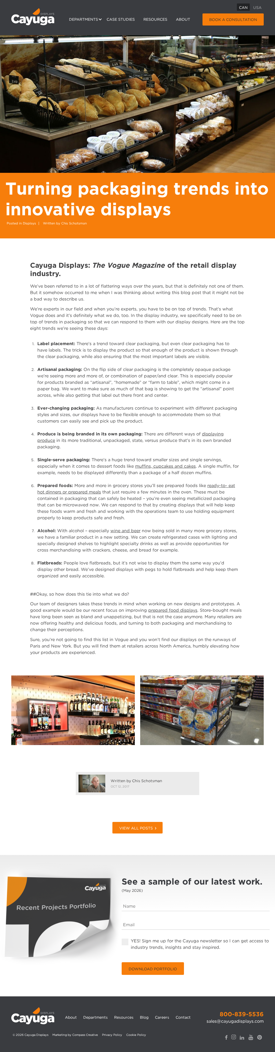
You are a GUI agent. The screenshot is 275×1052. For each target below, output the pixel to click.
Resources (155, 19)
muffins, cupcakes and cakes (165, 466)
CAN (243, 7)
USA (257, 7)
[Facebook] (226, 1037)
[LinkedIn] (242, 1037)
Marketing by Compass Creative (75, 1035)
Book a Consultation (233, 19)
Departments (83, 19)
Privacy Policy (112, 1035)
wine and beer (125, 530)
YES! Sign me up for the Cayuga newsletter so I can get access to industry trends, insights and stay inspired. (200, 944)
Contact (183, 1017)
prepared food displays (172, 610)
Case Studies (121, 19)
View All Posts (136, 828)
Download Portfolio (153, 969)
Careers (162, 1017)
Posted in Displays (21, 223)
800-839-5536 (242, 1014)
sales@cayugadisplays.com (235, 1021)
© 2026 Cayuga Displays (30, 1035)
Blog (144, 1017)
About (183, 19)
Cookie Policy (136, 1035)
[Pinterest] (260, 1037)
